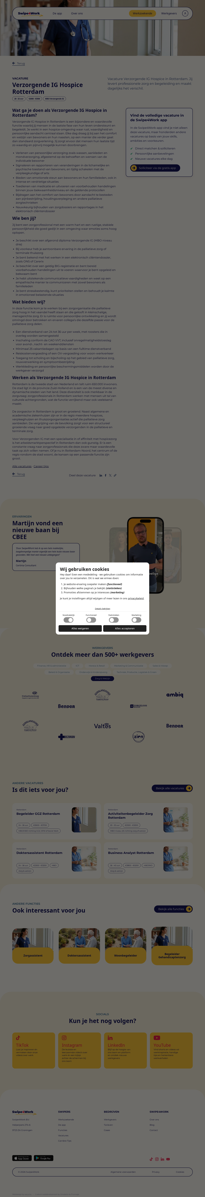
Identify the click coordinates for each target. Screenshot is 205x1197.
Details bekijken (102, 608)
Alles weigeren (80, 628)
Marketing (136, 615)
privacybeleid (136, 598)
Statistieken (113, 615)
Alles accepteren (125, 628)
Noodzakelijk (68, 615)
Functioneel (91, 615)
